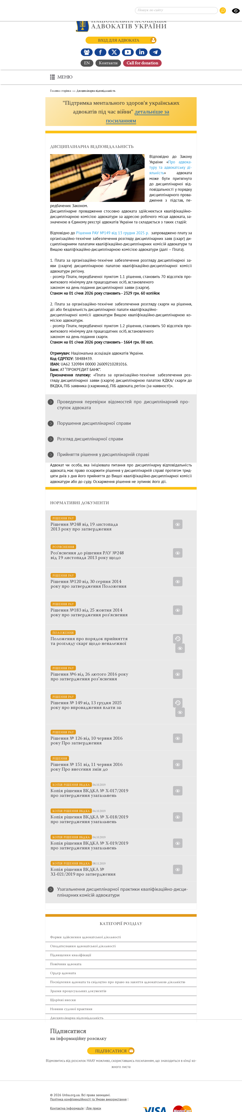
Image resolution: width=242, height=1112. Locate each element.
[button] (121, 111)
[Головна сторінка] (121, 23)
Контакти (108, 63)
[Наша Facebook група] (87, 52)
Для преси (93, 1108)
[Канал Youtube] (128, 52)
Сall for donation (142, 63)
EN (87, 63)
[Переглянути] (177, 738)
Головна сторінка (60, 91)
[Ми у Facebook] (100, 52)
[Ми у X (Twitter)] (114, 52)
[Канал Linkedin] (141, 52)
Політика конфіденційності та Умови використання (88, 1099)
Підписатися (111, 1051)
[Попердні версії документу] (177, 638)
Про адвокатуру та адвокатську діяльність (170, 167)
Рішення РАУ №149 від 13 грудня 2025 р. (112, 233)
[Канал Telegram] (155, 52)
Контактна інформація (67, 1108)
